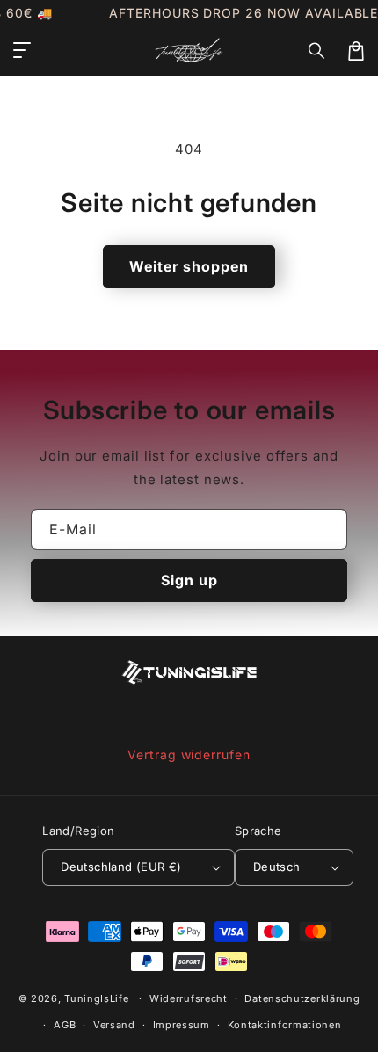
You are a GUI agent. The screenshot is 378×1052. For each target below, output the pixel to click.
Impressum (181, 1025)
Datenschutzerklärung (302, 998)
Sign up (189, 580)
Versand (114, 1025)
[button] (317, 51)
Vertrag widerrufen (188, 754)
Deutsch (277, 867)
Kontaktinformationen (285, 1025)
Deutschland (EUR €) (121, 867)
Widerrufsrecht (188, 998)
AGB (65, 1025)
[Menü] (22, 51)
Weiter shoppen (189, 266)
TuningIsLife (96, 998)
